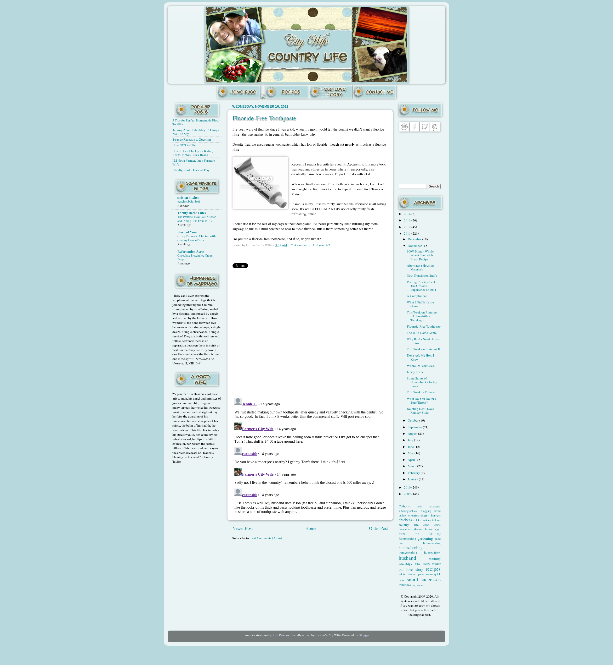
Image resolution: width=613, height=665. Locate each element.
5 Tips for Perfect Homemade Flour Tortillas (196, 122)
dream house (423, 529)
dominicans (405, 529)
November (415, 245)
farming (434, 533)
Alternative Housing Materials (420, 267)
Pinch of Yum (187, 232)
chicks (417, 520)
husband (407, 557)
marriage (405, 563)
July (411, 440)
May (411, 453)
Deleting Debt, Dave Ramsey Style (420, 411)
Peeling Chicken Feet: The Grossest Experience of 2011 (421, 286)
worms (419, 585)
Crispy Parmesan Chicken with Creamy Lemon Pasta (196, 238)
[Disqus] (310, 332)
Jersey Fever (415, 372)
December (415, 239)
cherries (413, 515)
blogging (426, 511)
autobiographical (408, 511)
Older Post (378, 528)
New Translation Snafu (422, 275)
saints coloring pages (412, 574)
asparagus (435, 506)
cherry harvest (430, 515)
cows (426, 525)
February (414, 473)
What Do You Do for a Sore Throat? (422, 400)
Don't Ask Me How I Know (420, 357)
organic (436, 563)
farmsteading (407, 538)
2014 (407, 214)
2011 (407, 233)
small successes (424, 579)
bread (437, 511)
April (412, 459)
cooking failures (431, 520)
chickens (405, 519)
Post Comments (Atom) (266, 538)
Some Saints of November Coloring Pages (422, 382)
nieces (426, 563)
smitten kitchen (188, 197)
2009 (407, 494)
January (413, 479)
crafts (437, 525)
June (411, 447)
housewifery (432, 552)
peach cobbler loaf (188, 201)
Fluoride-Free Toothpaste (264, 118)
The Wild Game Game (422, 332)
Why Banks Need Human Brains (423, 341)
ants (419, 506)
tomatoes (405, 585)
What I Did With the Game (420, 304)
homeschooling (410, 547)
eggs (438, 529)
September (415, 427)
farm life (409, 534)
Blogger (364, 635)
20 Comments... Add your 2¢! (310, 245)
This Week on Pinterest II (423, 349)
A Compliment (417, 296)
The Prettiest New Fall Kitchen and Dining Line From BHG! (196, 218)
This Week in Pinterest (422, 392)
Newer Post (242, 528)
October (413, 420)
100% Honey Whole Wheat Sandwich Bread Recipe (420, 255)
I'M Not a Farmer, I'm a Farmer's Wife (193, 162)
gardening (425, 538)
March (412, 466)
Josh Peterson (281, 635)
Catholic (404, 506)
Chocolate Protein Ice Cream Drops (195, 257)
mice (417, 563)
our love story (411, 569)
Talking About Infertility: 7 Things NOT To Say (195, 132)
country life (409, 524)
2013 (407, 220)
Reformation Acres (190, 251)
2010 (407, 487)
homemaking (432, 543)
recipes (433, 568)
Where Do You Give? (421, 365)
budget (402, 515)
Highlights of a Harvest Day (191, 170)
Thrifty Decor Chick (191, 212)
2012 (407, 227)
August (413, 433)
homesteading (408, 552)
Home (310, 528)
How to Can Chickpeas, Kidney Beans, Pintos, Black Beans (193, 153)
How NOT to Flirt (184, 145)
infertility (434, 558)
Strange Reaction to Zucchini (191, 139)
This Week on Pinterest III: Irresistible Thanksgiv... (422, 316)
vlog (413, 585)
